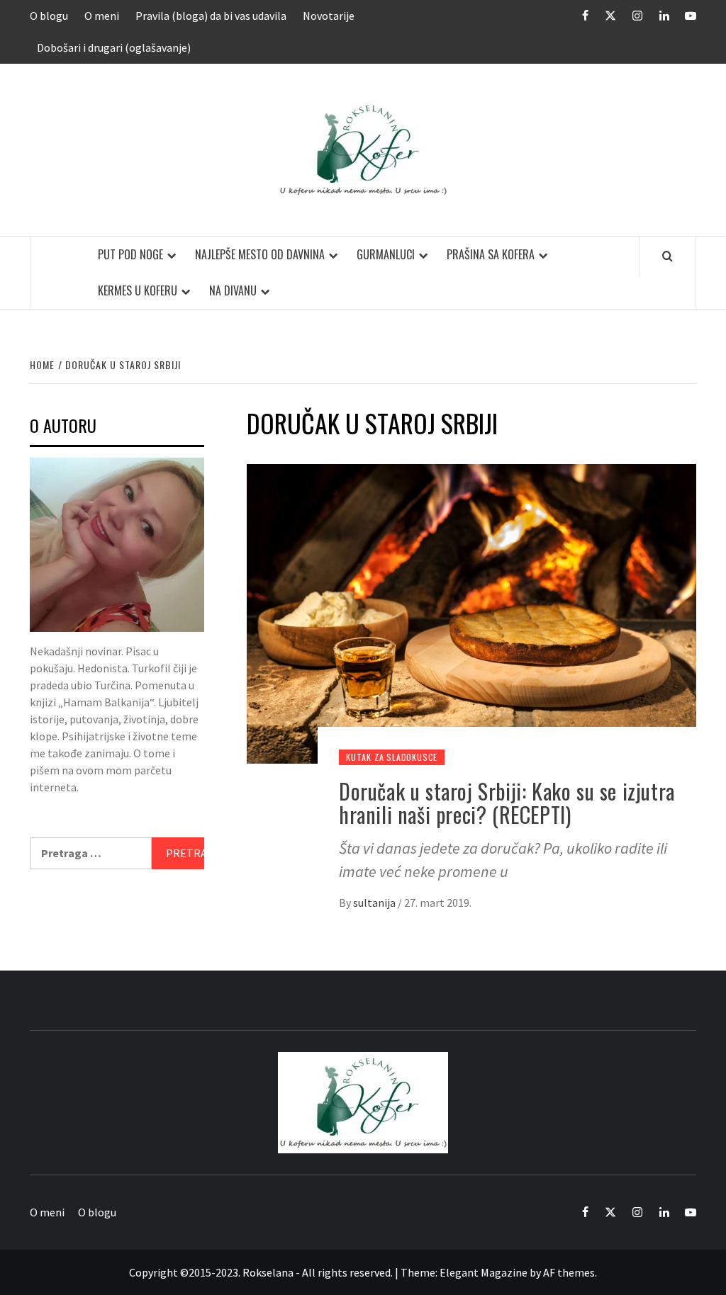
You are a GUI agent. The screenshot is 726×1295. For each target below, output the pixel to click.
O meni (101, 16)
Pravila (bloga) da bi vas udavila (210, 16)
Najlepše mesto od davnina (260, 254)
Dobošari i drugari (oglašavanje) (114, 47)
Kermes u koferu (137, 290)
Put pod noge (130, 254)
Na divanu (233, 290)
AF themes (569, 1272)
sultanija (375, 902)
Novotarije (328, 16)
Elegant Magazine (483, 1272)
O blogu (49, 16)
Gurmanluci (386, 254)
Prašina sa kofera (491, 254)
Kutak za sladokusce (391, 757)
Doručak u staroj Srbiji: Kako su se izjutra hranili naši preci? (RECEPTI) (507, 802)
